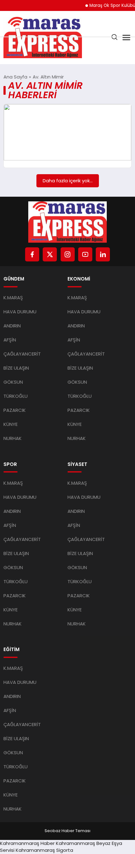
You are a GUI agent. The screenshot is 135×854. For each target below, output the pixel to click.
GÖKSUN (13, 382)
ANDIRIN (12, 325)
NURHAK (12, 438)
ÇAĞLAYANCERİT (22, 354)
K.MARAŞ (13, 297)
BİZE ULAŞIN (16, 368)
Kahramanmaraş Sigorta (44, 850)
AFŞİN (9, 339)
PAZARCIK (14, 410)
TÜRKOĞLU (15, 396)
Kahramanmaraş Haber (27, 843)
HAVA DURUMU (19, 311)
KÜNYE (10, 424)
